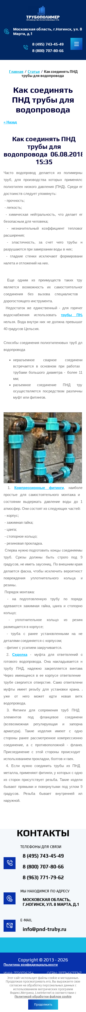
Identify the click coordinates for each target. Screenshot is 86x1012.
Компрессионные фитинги (39, 488)
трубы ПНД (72, 315)
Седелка (19, 655)
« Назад (10, 122)
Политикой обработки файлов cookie (43, 996)
